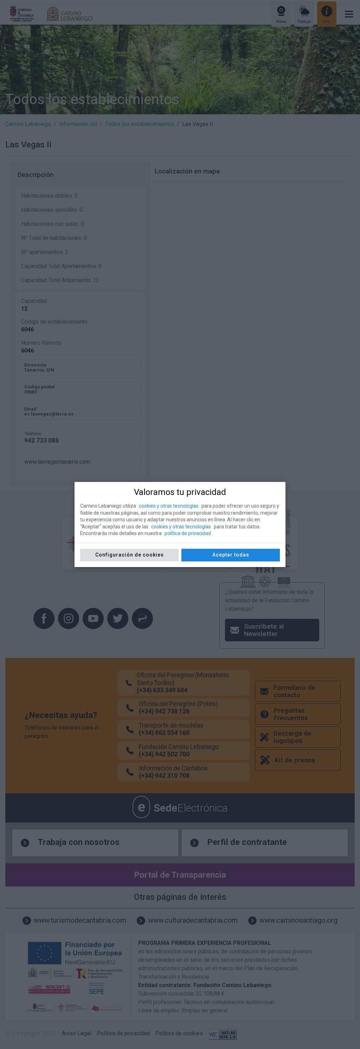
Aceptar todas (230, 555)
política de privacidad (188, 533)
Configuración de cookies (129, 555)
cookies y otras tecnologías (169, 506)
